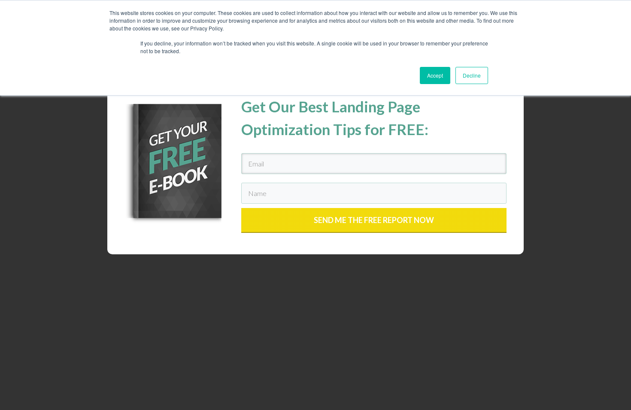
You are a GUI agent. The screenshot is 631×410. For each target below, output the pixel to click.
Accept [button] (435, 75)
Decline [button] (472, 75)
